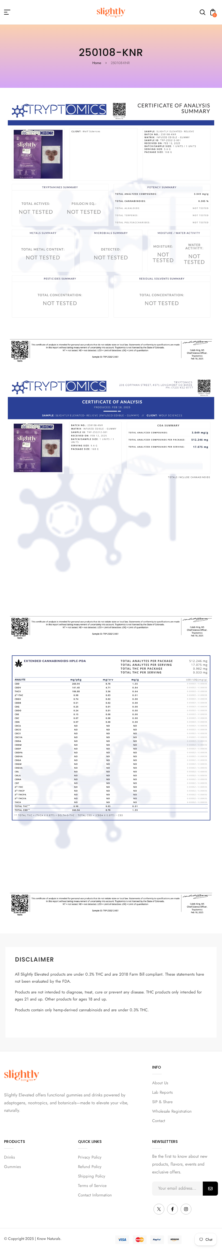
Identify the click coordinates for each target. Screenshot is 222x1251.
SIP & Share (162, 1102)
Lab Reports (162, 1092)
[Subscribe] (210, 1189)
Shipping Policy (91, 1176)
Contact (158, 1121)
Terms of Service (92, 1186)
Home (96, 62)
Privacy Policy (90, 1157)
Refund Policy (90, 1167)
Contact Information (95, 1195)
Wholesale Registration (172, 1111)
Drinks (9, 1157)
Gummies (12, 1167)
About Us (160, 1083)
